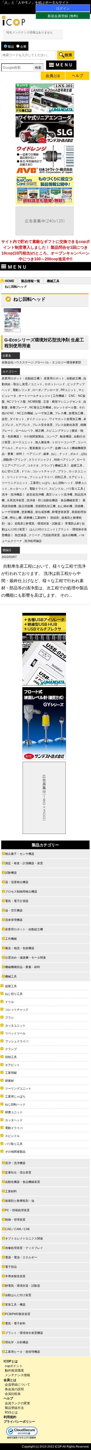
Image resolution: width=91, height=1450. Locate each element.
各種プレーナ (18, 407)
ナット (63, 454)
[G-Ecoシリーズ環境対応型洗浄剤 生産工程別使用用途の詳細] (12, 331)
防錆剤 (54, 517)
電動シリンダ (21, 390)
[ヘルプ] (77, 77)
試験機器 (11, 872)
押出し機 (15, 517)
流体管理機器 (14, 920)
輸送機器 (66, 436)
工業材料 (40, 517)
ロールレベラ (24, 430)
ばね (84, 454)
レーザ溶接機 (10, 512)
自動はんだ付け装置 (18, 1295)
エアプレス (23, 425)
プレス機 (60, 413)
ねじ (54, 454)
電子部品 (11, 1267)
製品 (11, 46)
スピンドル (56, 488)
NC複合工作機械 (40, 407)
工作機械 (58, 396)
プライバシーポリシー (19, 1421)
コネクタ (33, 465)
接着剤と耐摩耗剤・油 (19, 1200)
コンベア (52, 436)
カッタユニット (15, 1025)
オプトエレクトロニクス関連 (24, 1238)
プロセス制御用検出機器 (21, 891)
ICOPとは (11, 1361)
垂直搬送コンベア (41, 448)
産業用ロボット (54, 378)
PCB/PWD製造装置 (17, 1314)
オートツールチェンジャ (34, 396)
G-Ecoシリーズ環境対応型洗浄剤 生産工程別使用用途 (44, 342)
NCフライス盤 (16, 401)
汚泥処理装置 (51, 535)
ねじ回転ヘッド (63, 483)
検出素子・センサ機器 (19, 854)
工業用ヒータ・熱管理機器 (22, 1351)
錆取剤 (19, 523)
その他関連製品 (34, 436)
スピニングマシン (57, 430)
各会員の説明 (14, 1389)
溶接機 (78, 506)
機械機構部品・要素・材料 (22, 967)
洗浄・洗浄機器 (12, 494)
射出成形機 (42, 512)
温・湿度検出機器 (16, 882)
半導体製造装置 (15, 1276)
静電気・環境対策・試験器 (43, 523)
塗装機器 (27, 512)
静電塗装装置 (60, 512)
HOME (9, 281)
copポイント (14, 1366)
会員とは (10, 1380)
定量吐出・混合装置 (18, 1172)
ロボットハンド (55, 384)
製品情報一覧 (30, 281)
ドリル (25, 471)
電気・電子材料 (15, 1323)
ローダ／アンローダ (45, 390)
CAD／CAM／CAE (17, 1229)
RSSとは (11, 1412)
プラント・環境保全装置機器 (24, 1333)
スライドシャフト (40, 459)
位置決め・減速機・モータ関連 (25, 957)
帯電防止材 (72, 523)
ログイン (63, 8)
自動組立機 (73, 378)
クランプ (47, 465)
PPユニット (68, 390)
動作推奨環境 (14, 1370)
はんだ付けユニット (42, 529)
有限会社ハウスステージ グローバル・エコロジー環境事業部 (41, 362)
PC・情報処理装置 (17, 1210)
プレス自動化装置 (66, 425)
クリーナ (34, 535)
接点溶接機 (25, 506)
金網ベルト (62, 448)
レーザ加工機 (44, 413)
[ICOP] (13, 25)
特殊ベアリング (64, 459)
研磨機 (28, 517)
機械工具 (53, 281)
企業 (23, 46)
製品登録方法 (14, 1408)
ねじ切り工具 (10, 471)
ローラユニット (23, 442)
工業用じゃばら (40, 483)
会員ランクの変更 (17, 1403)
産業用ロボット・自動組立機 (21, 378)
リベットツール (17, 477)
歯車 (46, 454)
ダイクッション (36, 419)
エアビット (76, 477)
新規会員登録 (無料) (63, 16)
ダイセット (17, 419)
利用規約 (10, 1417)
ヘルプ (8, 1398)
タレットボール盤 (65, 407)
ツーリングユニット (15, 483)
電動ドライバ (38, 488)
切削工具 (60, 477)
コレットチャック (44, 471)
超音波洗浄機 (35, 494)
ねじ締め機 (65, 506)
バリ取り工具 (74, 488)
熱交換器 (20, 535)
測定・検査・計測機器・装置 (24, 863)
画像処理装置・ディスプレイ (24, 1248)
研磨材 (9, 1080)
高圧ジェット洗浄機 (59, 494)
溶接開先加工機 (45, 506)
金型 (5, 419)
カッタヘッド (18, 488)
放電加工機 (76, 413)
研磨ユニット (14, 1112)
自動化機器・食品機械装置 (60, 500)
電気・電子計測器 (16, 901)
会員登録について (17, 1384)
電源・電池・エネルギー (21, 1257)
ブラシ (62, 471)
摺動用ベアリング (14, 459)
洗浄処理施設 (33, 541)
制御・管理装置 (15, 1219)
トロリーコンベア (63, 442)
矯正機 (39, 430)
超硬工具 (77, 465)
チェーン (21, 448)
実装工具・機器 (15, 1304)
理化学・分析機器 (16, 1342)
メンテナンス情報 (17, 1375)
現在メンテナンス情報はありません (29, 32)
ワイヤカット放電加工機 (65, 419)
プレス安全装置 (42, 425)
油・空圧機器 (14, 910)
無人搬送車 (42, 442)
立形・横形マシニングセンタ (62, 401)
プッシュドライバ (41, 477)
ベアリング (33, 454)
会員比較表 (13, 1394)
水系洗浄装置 (15, 500)
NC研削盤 (34, 401)
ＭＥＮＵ (64, 64)
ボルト (74, 454)
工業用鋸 (11, 1072)
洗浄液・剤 (33, 500)
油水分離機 (69, 535)
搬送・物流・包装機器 (19, 948)
